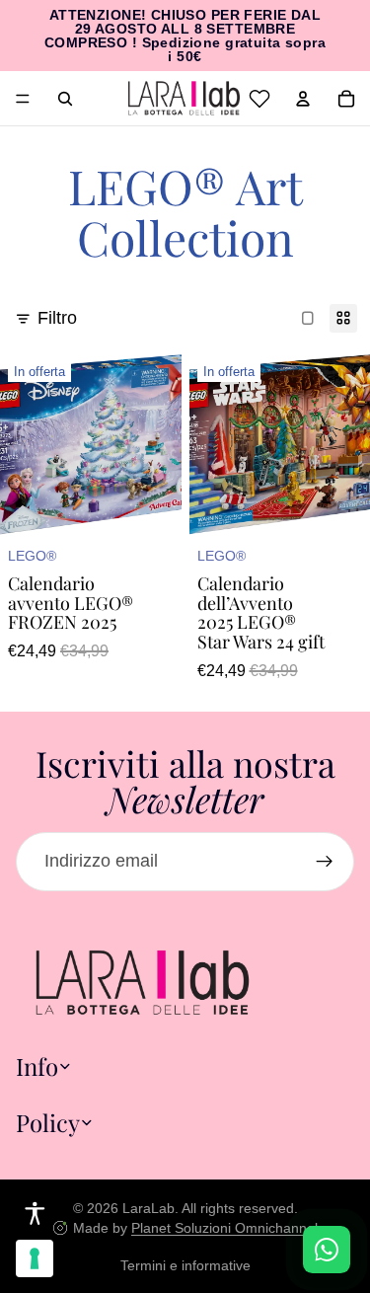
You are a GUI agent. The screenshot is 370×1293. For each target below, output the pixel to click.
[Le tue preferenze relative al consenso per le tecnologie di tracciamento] (34, 1258)
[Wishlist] (259, 98)
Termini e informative (185, 1265)
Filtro (57, 318)
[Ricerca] (65, 98)
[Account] (303, 98)
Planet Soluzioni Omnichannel (224, 1228)
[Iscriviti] (324, 861)
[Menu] (22, 98)
